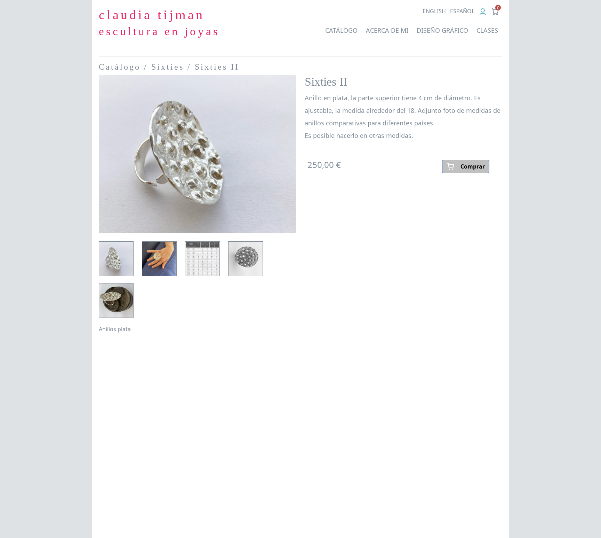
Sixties (167, 66)
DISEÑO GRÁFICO (442, 30)
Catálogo (120, 66)
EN (434, 11)
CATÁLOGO (341, 30)
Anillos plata (115, 329)
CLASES (487, 30)
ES (462, 11)
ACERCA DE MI (387, 30)
